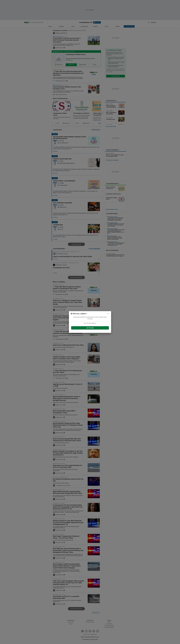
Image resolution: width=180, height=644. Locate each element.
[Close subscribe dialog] (108, 313)
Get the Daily (90, 328)
